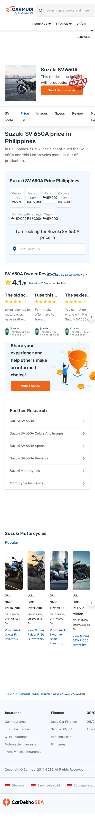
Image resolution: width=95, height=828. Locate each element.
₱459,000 (17, 198)
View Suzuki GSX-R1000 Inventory (81, 640)
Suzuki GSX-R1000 (77, 595)
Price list (24, 116)
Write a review (30, 386)
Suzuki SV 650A (22, 421)
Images (42, 113)
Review (78, 113)
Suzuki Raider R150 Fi (32, 595)
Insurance (39, 23)
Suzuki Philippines (41, 694)
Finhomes (58, 744)
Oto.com (18, 785)
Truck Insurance (17, 729)
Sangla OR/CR (61, 729)
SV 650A (9, 116)
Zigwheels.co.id (49, 785)
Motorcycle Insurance (27, 483)
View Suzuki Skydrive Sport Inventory (58, 636)
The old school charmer (29, 295)
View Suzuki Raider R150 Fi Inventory (36, 634)
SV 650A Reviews (73, 274)
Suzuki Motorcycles (62, 90)
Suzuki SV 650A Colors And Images (37, 433)
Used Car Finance (64, 721)
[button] (91, 317)
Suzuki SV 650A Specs (27, 446)
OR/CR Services (83, 30)
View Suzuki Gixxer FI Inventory (13, 634)
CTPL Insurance (16, 737)
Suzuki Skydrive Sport (54, 595)
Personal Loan (61, 737)
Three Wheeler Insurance (23, 752)
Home (8, 694)
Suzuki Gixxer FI (9, 595)
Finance (62, 23)
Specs (60, 113)
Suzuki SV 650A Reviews (29, 458)
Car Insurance (15, 721)
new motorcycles (21, 694)
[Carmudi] (19, 10)
